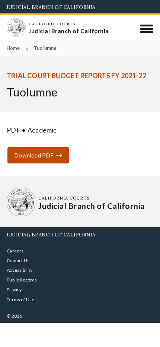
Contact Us (18, 260)
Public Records (22, 280)
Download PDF (34, 155)
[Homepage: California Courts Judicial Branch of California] (16, 27)
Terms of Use (20, 299)
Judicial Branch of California (51, 7)
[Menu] (146, 28)
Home (13, 48)
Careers (15, 251)
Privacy (14, 289)
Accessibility (19, 270)
